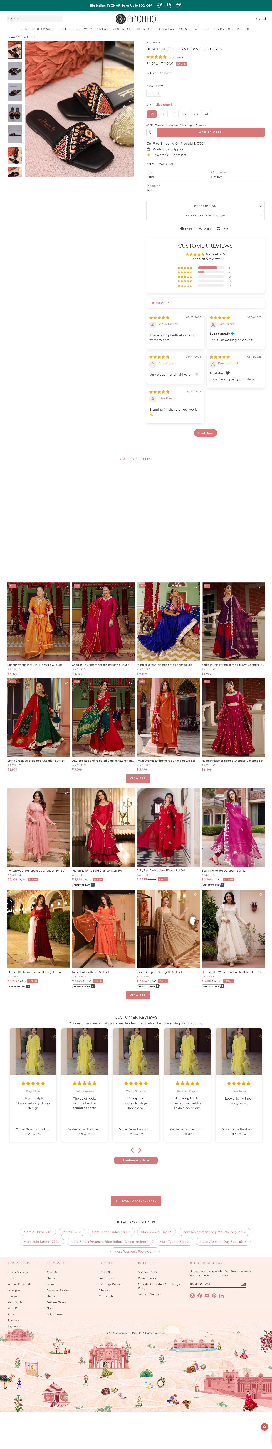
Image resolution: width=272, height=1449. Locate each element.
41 (206, 114)
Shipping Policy (148, 1272)
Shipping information (205, 215)
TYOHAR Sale (43, 29)
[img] (159, 318)
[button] (156, 57)
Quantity (154, 86)
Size (149, 104)
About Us (52, 1272)
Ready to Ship (226, 29)
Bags (182, 29)
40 (196, 114)
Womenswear (96, 29)
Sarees (11, 1278)
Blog (50, 1308)
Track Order (106, 1278)
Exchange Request (111, 1284)
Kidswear (143, 29)
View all (138, 778)
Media (51, 1296)
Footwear (165, 29)
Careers (52, 1284)
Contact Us (106, 1296)
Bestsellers (69, 29)
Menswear (121, 29)
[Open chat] (264, 1427)
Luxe (247, 29)
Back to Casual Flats (138, 1200)
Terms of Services (149, 1294)
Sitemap (104, 1290)
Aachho (153, 42)
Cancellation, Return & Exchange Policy (159, 1286)
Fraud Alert (106, 1272)
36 (152, 114)
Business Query (56, 1302)
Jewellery (200, 29)
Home (11, 37)
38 (174, 114)
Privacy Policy (147, 1278)
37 (163, 114)
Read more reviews (136, 1160)
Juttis (10, 1314)
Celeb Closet (55, 1314)
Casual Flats (25, 37)
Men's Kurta (14, 1308)
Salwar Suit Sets (17, 1272)
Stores (51, 1278)
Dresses (12, 1296)
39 (185, 114)
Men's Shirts (14, 1302)
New (24, 29)
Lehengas (13, 1290)
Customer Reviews (58, 1290)
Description (205, 206)
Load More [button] (205, 433)
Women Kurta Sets (19, 1284)
